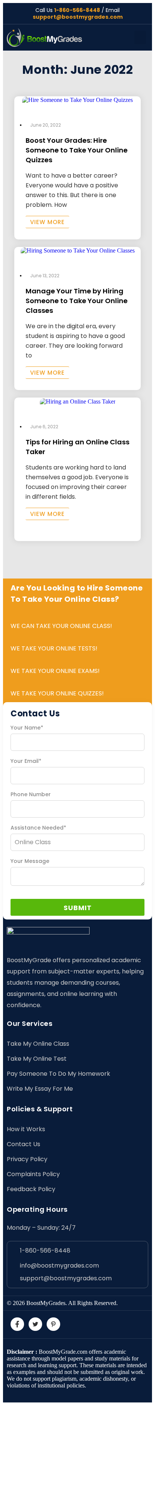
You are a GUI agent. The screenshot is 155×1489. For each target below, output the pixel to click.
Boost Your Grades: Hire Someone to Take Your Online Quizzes (77, 150)
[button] (140, 37)
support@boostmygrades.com (78, 17)
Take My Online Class (38, 1043)
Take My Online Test (37, 1058)
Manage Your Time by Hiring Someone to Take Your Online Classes (77, 300)
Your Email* (26, 761)
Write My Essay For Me (40, 1088)
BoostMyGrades (45, 1303)
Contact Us (23, 1144)
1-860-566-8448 (77, 10)
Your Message (30, 861)
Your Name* (27, 727)
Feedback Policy (31, 1189)
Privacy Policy (27, 1159)
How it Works (26, 1129)
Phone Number (31, 794)
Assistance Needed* (38, 827)
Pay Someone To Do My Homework (58, 1073)
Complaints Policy (33, 1174)
